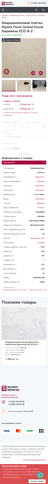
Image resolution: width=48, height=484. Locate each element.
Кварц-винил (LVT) (37, 238)
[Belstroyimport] (10, 390)
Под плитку (40, 190)
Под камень (39, 199)
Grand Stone (39, 186)
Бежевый (40, 203)
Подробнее (15, 477)
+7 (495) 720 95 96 (38, 3)
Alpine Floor (39, 177)
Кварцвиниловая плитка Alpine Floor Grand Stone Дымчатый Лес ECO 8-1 (22, 343)
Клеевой (41, 243)
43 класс (41, 208)
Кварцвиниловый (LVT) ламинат (15, 290)
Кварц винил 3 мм (35, 290)
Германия (40, 181)
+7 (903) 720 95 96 (16, 404)
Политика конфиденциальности (34, 460)
